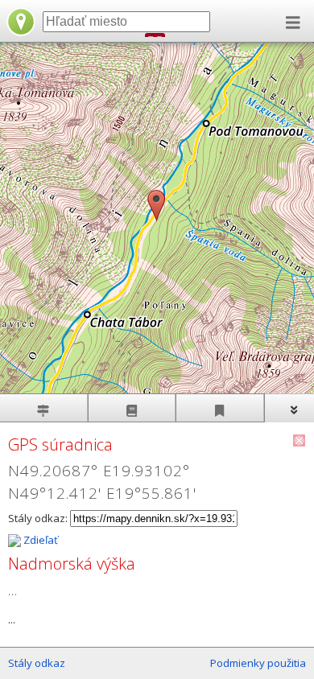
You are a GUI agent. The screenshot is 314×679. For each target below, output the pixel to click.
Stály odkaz (36, 663)
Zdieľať (39, 540)
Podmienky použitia (258, 663)
